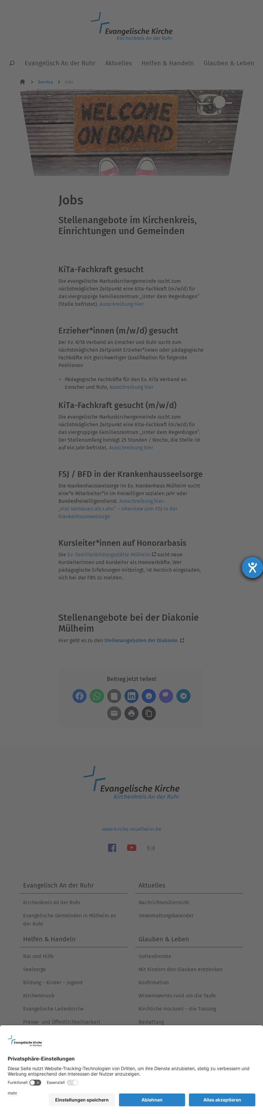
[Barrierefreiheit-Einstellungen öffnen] (252, 567)
